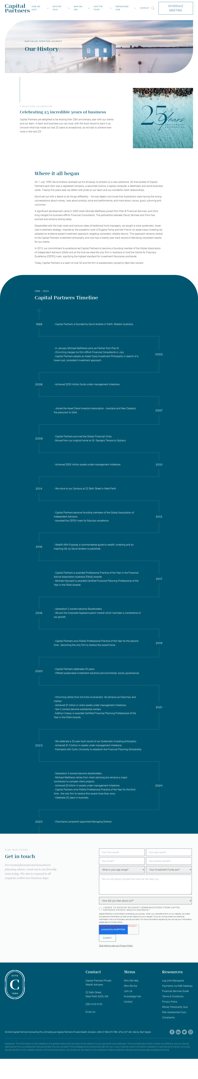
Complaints (168, 1017)
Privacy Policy (116, 922)
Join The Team (98, 8)
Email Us (90, 1011)
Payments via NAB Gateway (177, 985)
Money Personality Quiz (175, 1006)
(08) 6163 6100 (94, 1004)
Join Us (128, 991)
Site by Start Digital (142, 1032)
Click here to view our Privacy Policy (116, 945)
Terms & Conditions (172, 996)
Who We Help (57, 8)
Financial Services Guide (175, 991)
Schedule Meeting (175, 8)
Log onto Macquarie (173, 980)
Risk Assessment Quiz (174, 1012)
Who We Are (78, 8)
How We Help (36, 8)
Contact (144, 8)
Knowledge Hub (122, 8)
